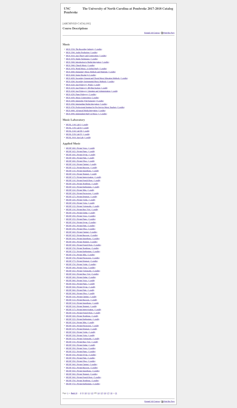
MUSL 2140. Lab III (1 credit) (77, 131)
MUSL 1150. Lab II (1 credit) (77, 127)
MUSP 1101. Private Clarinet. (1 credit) (81, 164)
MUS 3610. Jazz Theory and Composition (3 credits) (86, 55)
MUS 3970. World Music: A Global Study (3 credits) (86, 68)
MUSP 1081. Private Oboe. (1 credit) (80, 161)
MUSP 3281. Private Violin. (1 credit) (80, 332)
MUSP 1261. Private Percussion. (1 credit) (82, 193)
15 (102, 393)
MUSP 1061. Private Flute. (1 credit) (80, 157)
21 (116, 393)
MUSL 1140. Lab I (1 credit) (77, 124)
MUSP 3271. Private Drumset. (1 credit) (81, 328)
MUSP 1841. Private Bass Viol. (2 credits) (82, 274)
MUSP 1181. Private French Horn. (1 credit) (83, 180)
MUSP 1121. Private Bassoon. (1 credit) (81, 167)
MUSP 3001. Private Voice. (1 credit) (80, 280)
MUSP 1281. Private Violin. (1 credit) (80, 199)
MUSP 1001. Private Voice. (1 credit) (80, 148)
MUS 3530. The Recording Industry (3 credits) (84, 49)
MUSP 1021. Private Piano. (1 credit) (80, 151)
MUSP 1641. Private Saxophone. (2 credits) (83, 238)
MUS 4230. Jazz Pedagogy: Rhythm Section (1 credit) (87, 88)
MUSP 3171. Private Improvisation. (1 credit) (83, 309)
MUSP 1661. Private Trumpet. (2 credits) (82, 241)
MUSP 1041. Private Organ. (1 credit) (80, 154)
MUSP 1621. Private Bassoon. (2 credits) (82, 235)
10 (86, 393)
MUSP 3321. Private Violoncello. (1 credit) (82, 338)
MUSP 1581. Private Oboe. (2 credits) (80, 228)
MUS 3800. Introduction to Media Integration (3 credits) (87, 62)
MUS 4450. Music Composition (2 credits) (82, 97)
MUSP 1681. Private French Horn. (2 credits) (83, 245)
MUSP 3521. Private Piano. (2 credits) (81, 351)
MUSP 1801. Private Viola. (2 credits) (80, 267)
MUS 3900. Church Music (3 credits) (80, 65)
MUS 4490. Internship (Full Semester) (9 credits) (85, 100)
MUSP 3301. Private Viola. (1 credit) (80, 335)
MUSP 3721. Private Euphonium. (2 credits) (83, 383)
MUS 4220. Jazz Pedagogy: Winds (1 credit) (83, 84)
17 (108, 393)
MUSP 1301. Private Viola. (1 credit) (80, 203)
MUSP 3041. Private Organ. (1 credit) (80, 287)
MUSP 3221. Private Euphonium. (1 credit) (82, 319)
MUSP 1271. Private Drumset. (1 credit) (81, 196)
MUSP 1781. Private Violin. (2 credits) (81, 264)
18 (111, 393)
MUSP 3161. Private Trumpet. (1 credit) (81, 306)
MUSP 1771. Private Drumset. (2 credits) (82, 261)
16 (105, 393)
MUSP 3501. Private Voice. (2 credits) (81, 348)
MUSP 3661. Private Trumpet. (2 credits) (82, 374)
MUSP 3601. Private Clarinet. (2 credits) (81, 364)
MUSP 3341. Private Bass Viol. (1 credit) (82, 341)
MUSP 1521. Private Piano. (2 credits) (81, 219)
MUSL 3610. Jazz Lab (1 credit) (78, 137)
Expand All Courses (152, 32)
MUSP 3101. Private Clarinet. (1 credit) (81, 296)
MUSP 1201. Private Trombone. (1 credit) (82, 183)
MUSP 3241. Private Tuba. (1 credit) (80, 322)
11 (89, 393)
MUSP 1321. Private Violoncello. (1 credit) (82, 206)
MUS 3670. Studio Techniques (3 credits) (82, 58)
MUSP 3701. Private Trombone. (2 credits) (82, 380)
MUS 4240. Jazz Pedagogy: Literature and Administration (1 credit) (92, 91)
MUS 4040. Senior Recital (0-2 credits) (81, 75)
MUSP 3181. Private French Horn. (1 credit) (83, 312)
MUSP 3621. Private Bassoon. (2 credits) (82, 367)
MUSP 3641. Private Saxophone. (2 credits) (83, 370)
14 (98, 393)
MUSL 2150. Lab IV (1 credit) (78, 134)
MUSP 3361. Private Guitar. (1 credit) (80, 345)
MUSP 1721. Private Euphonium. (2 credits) (83, 251)
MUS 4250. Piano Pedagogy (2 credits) (81, 94)
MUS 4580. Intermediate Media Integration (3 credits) (86, 104)
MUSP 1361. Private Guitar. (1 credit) (80, 212)
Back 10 (74, 393)
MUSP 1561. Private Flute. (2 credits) (80, 225)
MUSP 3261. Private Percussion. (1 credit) (82, 325)
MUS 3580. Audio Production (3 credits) (82, 52)
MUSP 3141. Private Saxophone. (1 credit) (82, 303)
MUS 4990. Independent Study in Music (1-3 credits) (86, 113)
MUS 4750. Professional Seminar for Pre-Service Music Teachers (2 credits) (95, 107)
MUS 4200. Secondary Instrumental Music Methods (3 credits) (90, 81)
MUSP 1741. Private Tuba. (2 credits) (80, 254)
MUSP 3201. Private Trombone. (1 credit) (82, 316)
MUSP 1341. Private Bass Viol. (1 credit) (82, 209)
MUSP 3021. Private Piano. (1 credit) (80, 283)
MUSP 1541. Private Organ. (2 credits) (81, 222)
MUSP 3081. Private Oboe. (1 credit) (80, 293)
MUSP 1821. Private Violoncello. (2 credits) (83, 270)
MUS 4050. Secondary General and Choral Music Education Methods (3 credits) (97, 78)
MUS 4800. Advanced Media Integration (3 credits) (86, 110)
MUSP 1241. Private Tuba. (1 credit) (80, 190)
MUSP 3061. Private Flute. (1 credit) (80, 290)
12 (92, 393)
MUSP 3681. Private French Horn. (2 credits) (83, 377)
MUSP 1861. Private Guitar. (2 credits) (81, 277)
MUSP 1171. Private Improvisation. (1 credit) (83, 177)
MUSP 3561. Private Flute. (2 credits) (80, 358)
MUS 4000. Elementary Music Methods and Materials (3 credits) (91, 71)
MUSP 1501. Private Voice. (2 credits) (81, 215)
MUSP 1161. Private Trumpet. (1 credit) (81, 174)
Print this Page (168, 32)
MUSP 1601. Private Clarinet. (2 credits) (81, 232)
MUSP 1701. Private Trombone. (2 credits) (82, 248)
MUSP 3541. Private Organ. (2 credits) (81, 354)
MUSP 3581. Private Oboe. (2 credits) (80, 361)
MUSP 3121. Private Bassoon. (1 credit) (81, 299)
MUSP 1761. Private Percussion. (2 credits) (83, 257)
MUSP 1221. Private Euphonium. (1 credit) (82, 186)
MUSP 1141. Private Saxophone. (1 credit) (82, 170)
